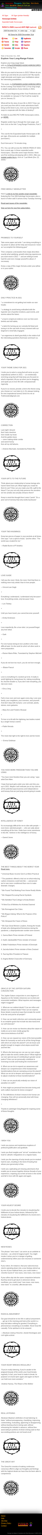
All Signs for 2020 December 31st (21, 34)
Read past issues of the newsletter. (14, 203)
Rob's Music (26, 3)
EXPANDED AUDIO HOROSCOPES (26, 84)
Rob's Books (35, 3)
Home (3, 1516)
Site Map (4, 1521)
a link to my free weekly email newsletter (21, 194)
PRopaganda (18, 3)
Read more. (5, 869)
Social (19, 8)
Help (2, 1518)
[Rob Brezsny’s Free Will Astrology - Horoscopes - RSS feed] (39, 28)
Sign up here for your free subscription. (15, 208)
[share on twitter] (36, 10)
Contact (4, 1526)
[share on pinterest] (39, 10)
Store (7, 5)
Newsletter (13, 5)
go (34, 31)
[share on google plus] (41, 10)
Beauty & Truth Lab (24, 5)
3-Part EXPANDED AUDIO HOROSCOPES (24, 65)
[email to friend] (32, 10)
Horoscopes (9, 3)
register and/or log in (9, 157)
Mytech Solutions (19, 1533)
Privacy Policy (6, 1523)
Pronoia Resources (11, 8)
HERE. (6, 117)
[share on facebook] (34, 10)
